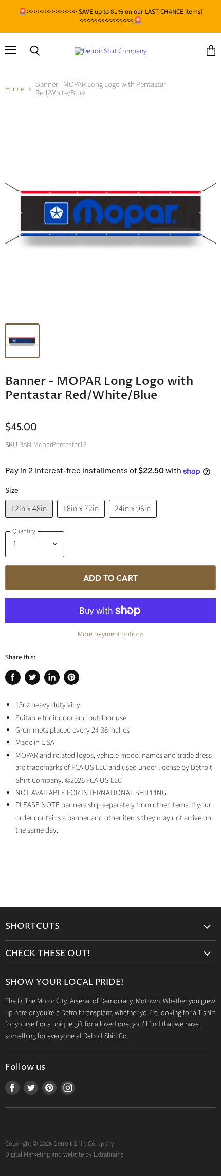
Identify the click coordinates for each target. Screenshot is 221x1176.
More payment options (111, 634)
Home (14, 89)
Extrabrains (108, 1154)
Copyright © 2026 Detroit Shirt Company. (60, 1143)
